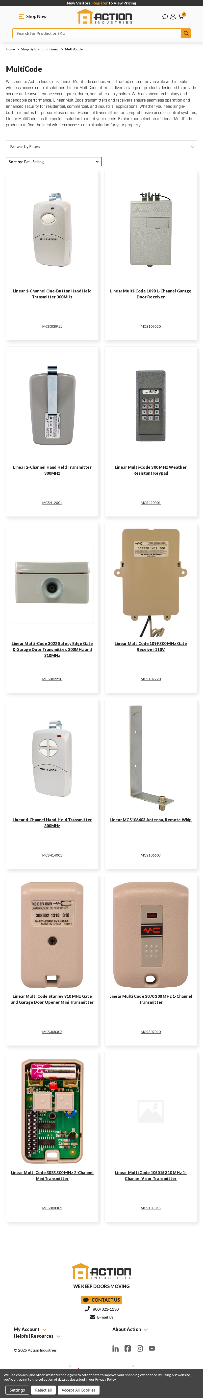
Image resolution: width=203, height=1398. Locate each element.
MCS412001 (52, 503)
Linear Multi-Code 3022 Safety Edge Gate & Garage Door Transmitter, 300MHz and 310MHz (52, 649)
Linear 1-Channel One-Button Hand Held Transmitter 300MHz (52, 293)
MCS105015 (151, 1208)
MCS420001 (151, 503)
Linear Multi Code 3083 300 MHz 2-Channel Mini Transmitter (52, 1175)
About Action (127, 1329)
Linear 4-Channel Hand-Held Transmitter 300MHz (52, 822)
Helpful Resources (34, 1336)
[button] (101, 146)
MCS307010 (151, 1032)
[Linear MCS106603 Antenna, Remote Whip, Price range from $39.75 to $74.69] (150, 758)
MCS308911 (52, 326)
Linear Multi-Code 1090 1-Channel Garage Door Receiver (151, 293)
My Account (27, 1329)
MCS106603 (151, 855)
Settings (17, 1390)
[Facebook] (128, 1348)
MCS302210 (52, 679)
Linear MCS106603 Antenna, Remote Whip (151, 819)
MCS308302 (52, 1032)
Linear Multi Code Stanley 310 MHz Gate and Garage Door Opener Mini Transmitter (52, 999)
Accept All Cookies (79, 1390)
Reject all (43, 1390)
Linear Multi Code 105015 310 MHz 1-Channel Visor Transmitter (151, 1175)
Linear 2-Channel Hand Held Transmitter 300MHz (52, 470)
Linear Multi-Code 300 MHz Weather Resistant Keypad (151, 470)
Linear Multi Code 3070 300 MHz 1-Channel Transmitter (150, 999)
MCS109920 (151, 679)
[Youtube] (152, 1348)
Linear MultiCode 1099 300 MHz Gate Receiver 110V (151, 646)
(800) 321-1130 (105, 1309)
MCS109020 (151, 326)
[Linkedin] (115, 1348)
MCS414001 (52, 855)
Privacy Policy (105, 1379)
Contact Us (106, 1300)
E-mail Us (104, 1317)
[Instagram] (140, 1348)
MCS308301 (52, 1208)
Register (100, 2)
